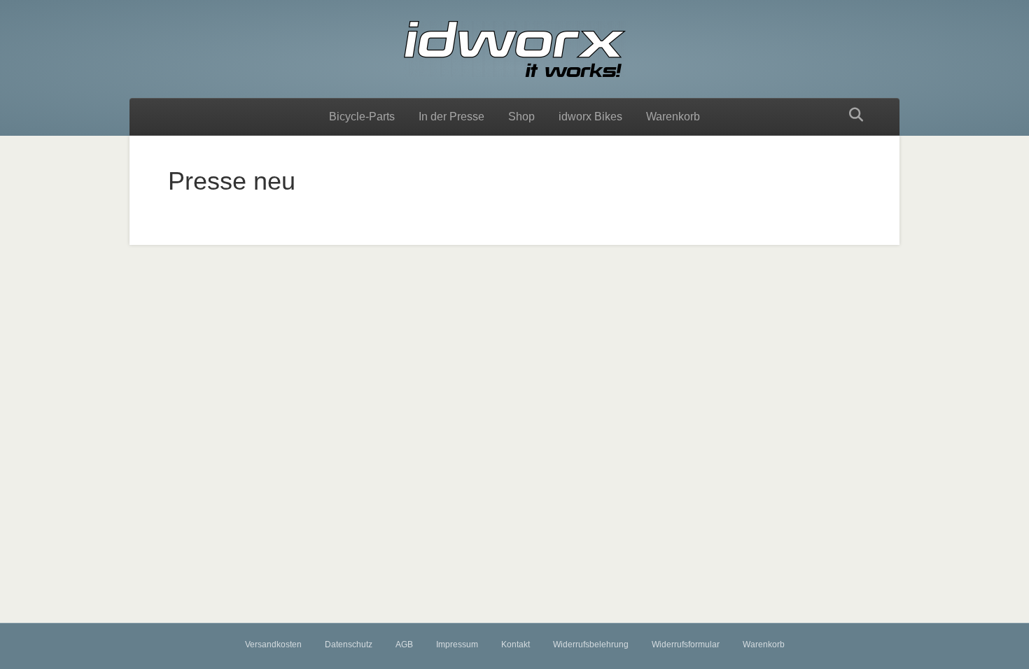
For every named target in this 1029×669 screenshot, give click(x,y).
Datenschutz (348, 644)
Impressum (457, 644)
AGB (404, 644)
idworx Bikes (590, 116)
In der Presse (451, 116)
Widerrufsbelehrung (591, 644)
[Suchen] (852, 114)
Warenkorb (673, 116)
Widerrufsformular (686, 644)
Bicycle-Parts (362, 116)
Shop (521, 116)
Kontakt (515, 644)
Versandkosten (273, 644)
